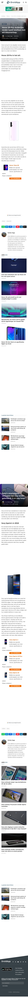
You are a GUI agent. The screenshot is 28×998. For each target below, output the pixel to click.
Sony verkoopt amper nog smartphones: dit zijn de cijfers (13, 783)
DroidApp (3, 16)
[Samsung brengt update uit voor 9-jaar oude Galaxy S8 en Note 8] (5, 428)
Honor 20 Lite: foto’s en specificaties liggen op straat (12, 343)
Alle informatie (15, 178)
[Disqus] (14, 369)
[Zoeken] (26, 2)
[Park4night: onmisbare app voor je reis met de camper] (5, 420)
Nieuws (8, 16)
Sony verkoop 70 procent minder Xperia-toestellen (13, 805)
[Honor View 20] (5, 170)
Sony (8, 728)
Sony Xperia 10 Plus (15, 656)
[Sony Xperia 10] (5, 677)
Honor (3, 221)
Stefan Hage (9, 36)
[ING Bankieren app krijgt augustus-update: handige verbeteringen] (5, 437)
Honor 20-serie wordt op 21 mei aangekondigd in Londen (11, 298)
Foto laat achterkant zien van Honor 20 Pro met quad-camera (13, 275)
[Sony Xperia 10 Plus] (5, 661)
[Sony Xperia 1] (5, 644)
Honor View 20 (14, 165)
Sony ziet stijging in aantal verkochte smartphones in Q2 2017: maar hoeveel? (13, 828)
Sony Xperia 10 (14, 673)
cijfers (3, 728)
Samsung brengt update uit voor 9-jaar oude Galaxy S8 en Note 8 (18, 428)
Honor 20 (9, 221)
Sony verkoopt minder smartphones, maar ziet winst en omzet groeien (12, 850)
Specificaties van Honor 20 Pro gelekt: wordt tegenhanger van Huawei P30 (13, 320)
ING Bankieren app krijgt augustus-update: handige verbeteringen (18, 437)
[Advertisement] (14, 85)
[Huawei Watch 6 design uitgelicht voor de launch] (5, 447)
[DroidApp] (13, 2)
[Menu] (2, 2)
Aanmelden (5, 985)
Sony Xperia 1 (13, 640)
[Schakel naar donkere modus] (23, 2)
